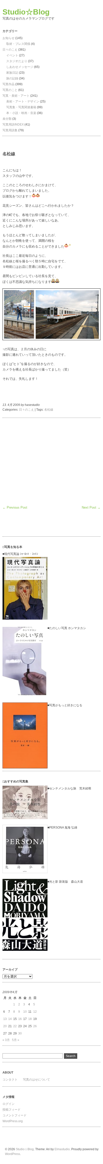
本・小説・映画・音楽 (21, 113)
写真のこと (10, 90)
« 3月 (6, 1040)
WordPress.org (12, 1121)
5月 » (15, 1040)
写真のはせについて (36, 1079)
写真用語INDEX (13, 124)
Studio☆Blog (26, 12)
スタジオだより (16, 61)
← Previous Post (14, 507)
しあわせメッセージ (19, 67)
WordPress (12, 1154)
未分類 (7, 119)
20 (5, 1026)
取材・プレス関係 (18, 44)
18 (30, 1019)
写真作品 (8, 84)
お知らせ (8, 38)
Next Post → (91, 507)
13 (5, 1019)
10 (25, 1011)
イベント (12, 55)
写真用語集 (10, 130)
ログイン (8, 1104)
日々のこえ (10, 49)
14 (10, 1019)
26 (35, 1026)
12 (35, 1011)
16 (20, 1019)
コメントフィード (14, 1115)
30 (20, 1033)
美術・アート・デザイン (22, 101)
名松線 (48, 409)
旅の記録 (12, 78)
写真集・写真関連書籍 (21, 107)
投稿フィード (11, 1109)
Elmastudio (62, 1149)
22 (15, 1026)
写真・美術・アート (16, 95)
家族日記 (12, 72)
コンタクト (10, 1079)
